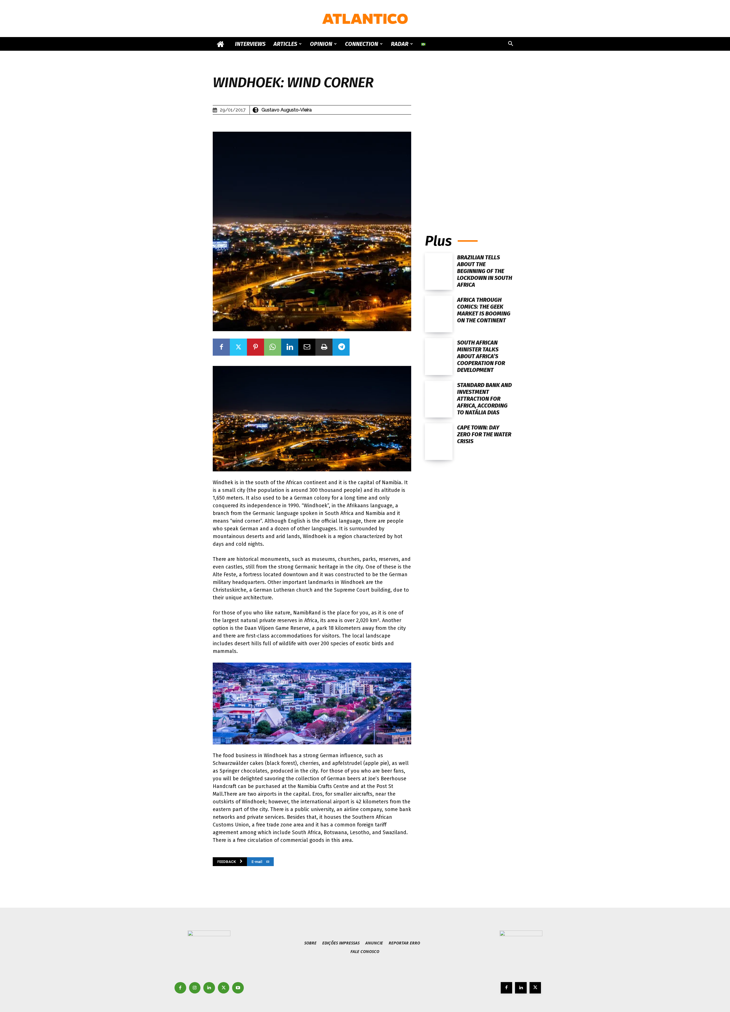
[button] (510, 44)
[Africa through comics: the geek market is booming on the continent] (439, 314)
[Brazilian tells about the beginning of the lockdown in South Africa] (439, 271)
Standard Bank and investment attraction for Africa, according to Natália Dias (484, 399)
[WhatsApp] (272, 347)
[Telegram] (341, 347)
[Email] (306, 347)
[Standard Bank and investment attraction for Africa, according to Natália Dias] (439, 399)
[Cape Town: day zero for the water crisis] (439, 441)
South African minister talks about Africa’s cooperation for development (481, 356)
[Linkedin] (289, 347)
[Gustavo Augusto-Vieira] (256, 110)
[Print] (323, 347)
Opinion (321, 43)
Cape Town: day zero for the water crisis (484, 434)
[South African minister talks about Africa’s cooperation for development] (439, 356)
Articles (285, 43)
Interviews (250, 43)
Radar (399, 43)
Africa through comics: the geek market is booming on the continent (483, 310)
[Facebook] (221, 347)
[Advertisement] (471, 167)
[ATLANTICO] (365, 19)
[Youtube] (238, 988)
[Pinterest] (255, 347)
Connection (361, 43)
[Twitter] (238, 347)
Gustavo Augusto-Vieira (286, 110)
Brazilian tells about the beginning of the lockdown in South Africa (484, 271)
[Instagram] (195, 988)
